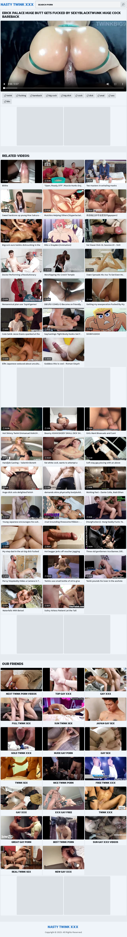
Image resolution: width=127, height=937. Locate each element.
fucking (22, 95)
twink (9, 95)
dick (91, 95)
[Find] (123, 4)
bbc (8, 101)
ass (112, 95)
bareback (37, 95)
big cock (53, 95)
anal (102, 95)
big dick (67, 95)
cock (80, 95)
